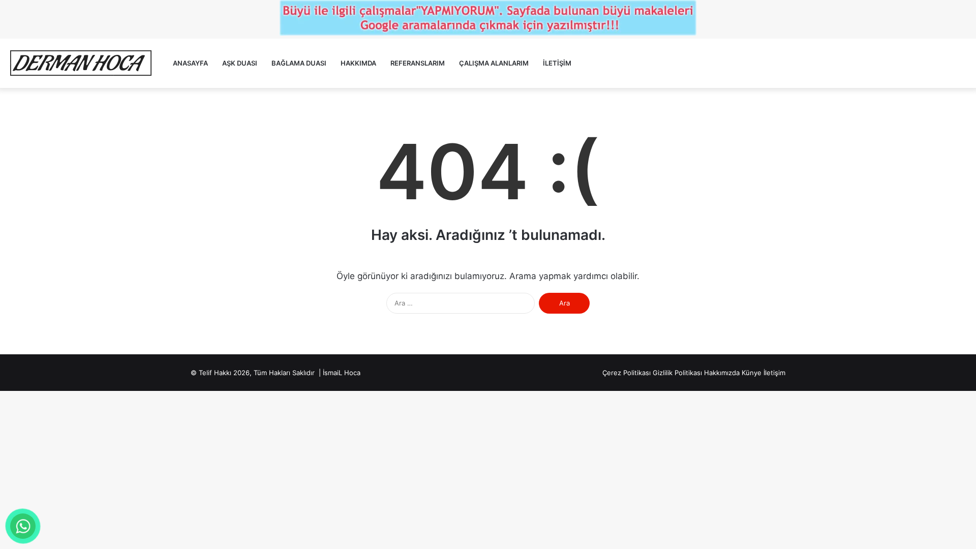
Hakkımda (358, 63)
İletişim (557, 63)
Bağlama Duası (298, 63)
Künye (751, 373)
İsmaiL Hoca (341, 373)
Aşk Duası (239, 63)
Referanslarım (417, 63)
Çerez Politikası (626, 373)
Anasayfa (190, 63)
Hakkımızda (722, 373)
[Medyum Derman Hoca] (80, 63)
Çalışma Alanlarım (494, 63)
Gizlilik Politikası (677, 373)
